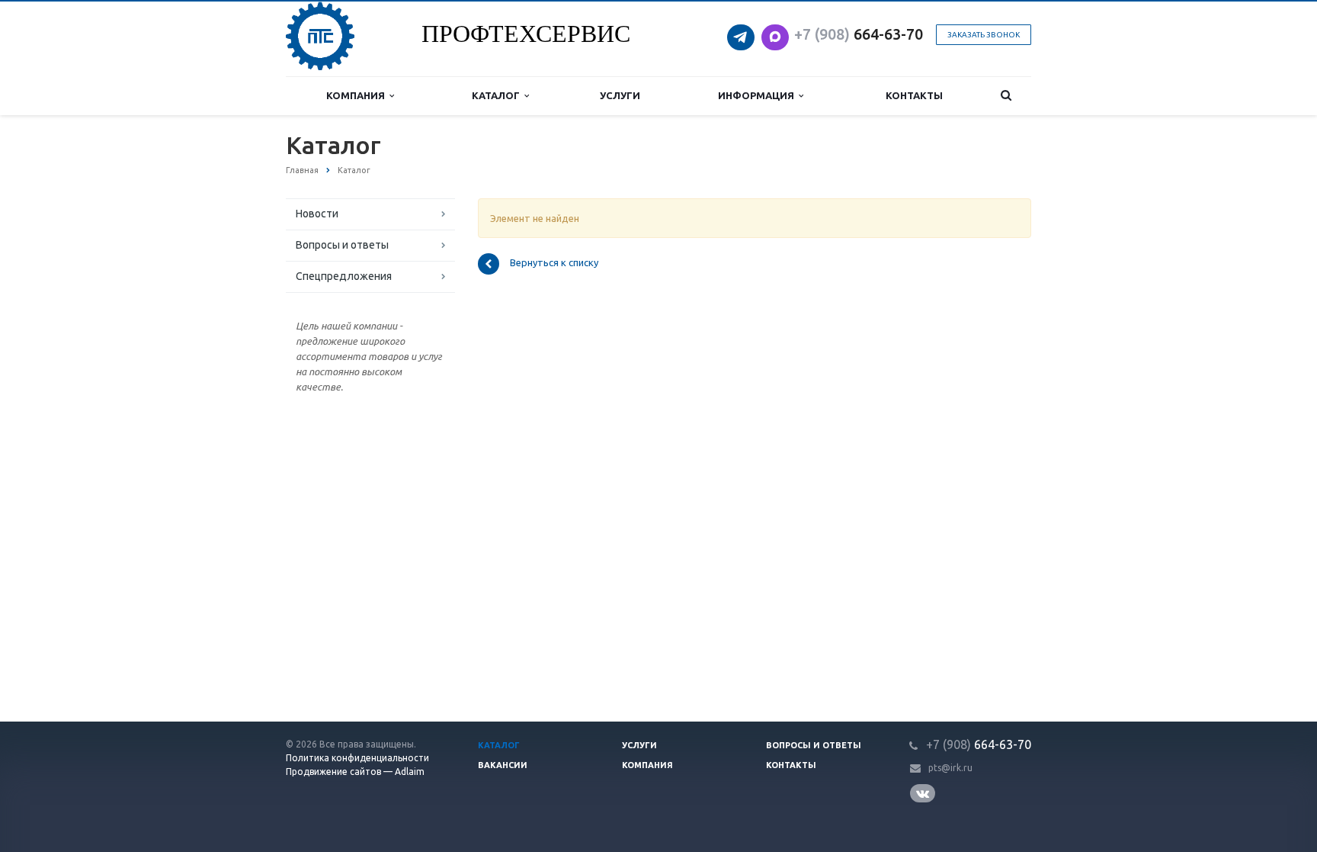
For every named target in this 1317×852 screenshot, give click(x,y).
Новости (317, 213)
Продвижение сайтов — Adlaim (355, 771)
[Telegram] (743, 32)
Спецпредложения (344, 276)
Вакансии (502, 765)
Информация (758, 95)
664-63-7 (854, 34)
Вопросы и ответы (342, 245)
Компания (357, 95)
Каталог (498, 95)
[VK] (925, 793)
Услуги (620, 95)
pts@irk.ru (950, 768)
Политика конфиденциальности (357, 758)
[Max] (775, 32)
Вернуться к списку (554, 263)
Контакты (914, 95)
